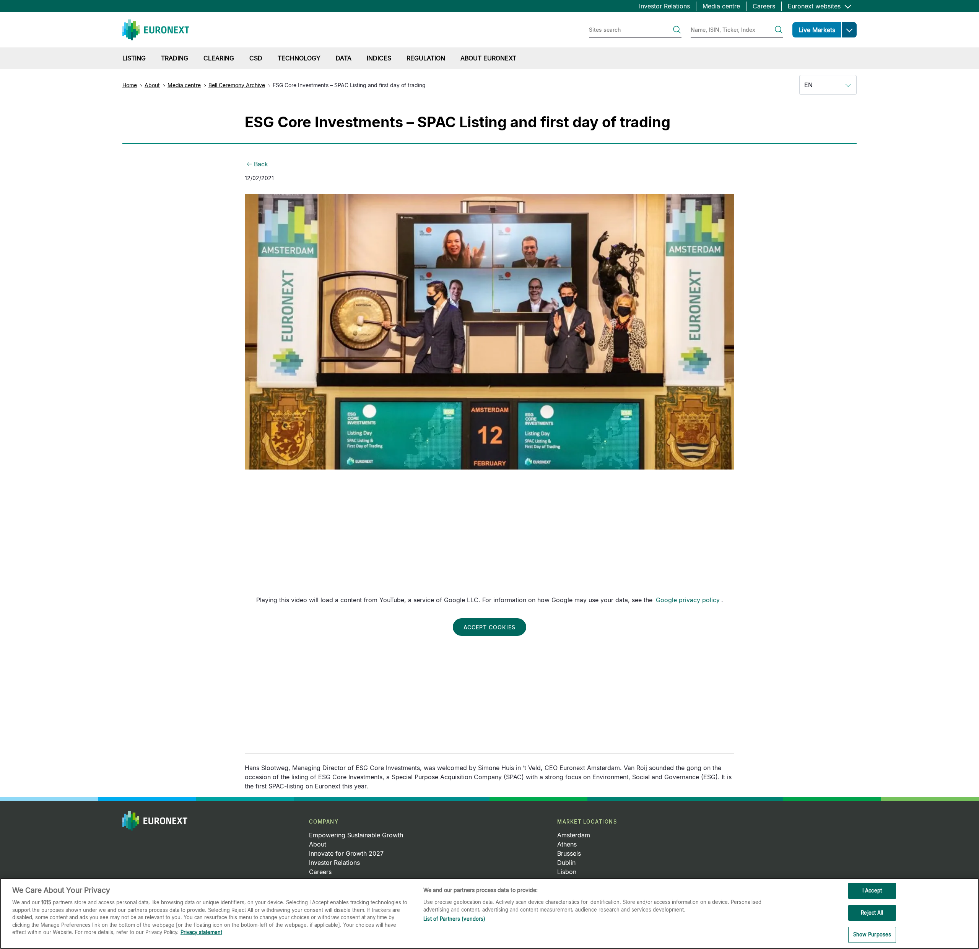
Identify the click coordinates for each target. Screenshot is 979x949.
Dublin (566, 862)
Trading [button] (174, 58)
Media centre (721, 6)
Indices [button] (379, 58)
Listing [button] (134, 58)
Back (261, 164)
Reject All (872, 913)
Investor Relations (664, 6)
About (152, 85)
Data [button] (343, 58)
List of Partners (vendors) (454, 919)
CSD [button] (255, 58)
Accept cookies (489, 627)
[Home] (155, 29)
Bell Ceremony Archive (236, 85)
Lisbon (566, 872)
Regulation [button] (426, 58)
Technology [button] (299, 58)
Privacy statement (201, 932)
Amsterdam (573, 835)
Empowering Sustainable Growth (356, 835)
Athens (567, 844)
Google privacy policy (688, 600)
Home (129, 85)
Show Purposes (872, 934)
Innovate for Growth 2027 (346, 853)
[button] (849, 29)
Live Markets (816, 30)
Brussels (569, 853)
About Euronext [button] (488, 58)
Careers (764, 6)
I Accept (872, 890)
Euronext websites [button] (815, 6)
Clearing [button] (218, 58)
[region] (489, 913)
